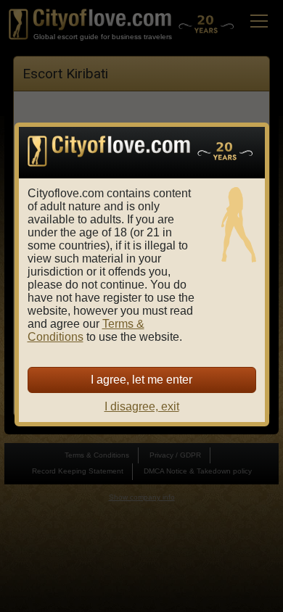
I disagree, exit (141, 406)
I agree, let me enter (141, 379)
